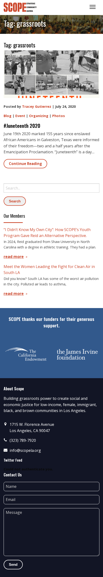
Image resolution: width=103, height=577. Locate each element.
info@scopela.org (25, 450)
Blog (7, 115)
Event (20, 115)
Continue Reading (25, 163)
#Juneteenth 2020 (22, 125)
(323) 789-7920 (23, 440)
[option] (26, 354)
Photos (58, 115)
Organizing (38, 115)
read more (14, 256)
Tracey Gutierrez (36, 106)
